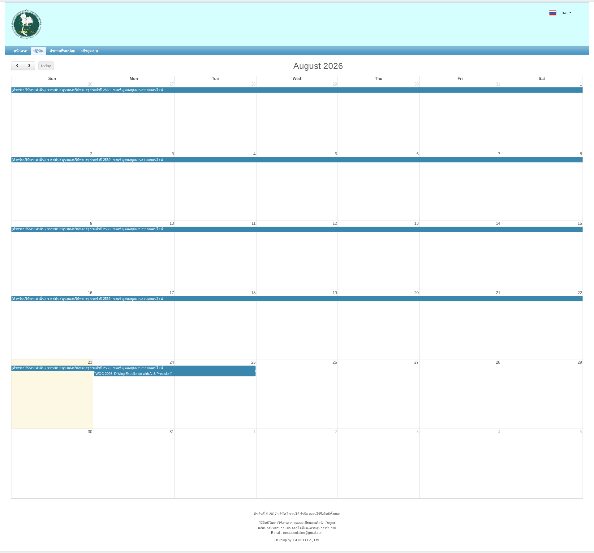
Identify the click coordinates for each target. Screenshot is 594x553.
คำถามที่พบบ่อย (62, 51)
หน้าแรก (20, 51)
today (46, 66)
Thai (562, 12)
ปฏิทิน (38, 51)
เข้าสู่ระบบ (89, 51)
